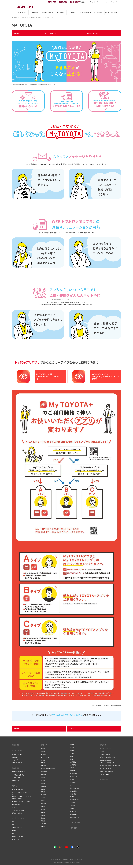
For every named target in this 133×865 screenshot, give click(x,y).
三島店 (43, 806)
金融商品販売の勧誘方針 (106, 760)
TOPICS (14, 786)
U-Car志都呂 (73, 773)
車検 (13, 821)
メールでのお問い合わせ (110, 2)
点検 (13, 824)
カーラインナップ (18, 750)
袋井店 (72, 797)
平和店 (43, 751)
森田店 (72, 744)
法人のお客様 (75, 822)
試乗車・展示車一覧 (17, 763)
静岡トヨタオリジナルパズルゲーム (21, 801)
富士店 (43, 789)
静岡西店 (43, 754)
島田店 (43, 777)
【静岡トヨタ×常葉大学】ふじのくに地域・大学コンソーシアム (22, 797)
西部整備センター (75, 814)
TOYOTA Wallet (16, 804)
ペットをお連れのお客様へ (107, 771)
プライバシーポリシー (95, 2)
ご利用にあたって (104, 774)
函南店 (43, 809)
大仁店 (43, 812)
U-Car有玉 (73, 811)
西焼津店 (43, 774)
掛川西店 (72, 805)
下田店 (43, 821)
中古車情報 (15, 768)
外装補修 (14, 830)
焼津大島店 (44, 771)
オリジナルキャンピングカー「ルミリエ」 (22, 793)
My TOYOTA (15, 807)
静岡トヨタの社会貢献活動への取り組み (110, 766)
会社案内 (103, 745)
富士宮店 (43, 795)
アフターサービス (18, 818)
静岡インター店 (45, 757)
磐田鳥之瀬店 (73, 791)
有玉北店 (72, 782)
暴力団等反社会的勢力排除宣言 (108, 757)
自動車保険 (15, 757)
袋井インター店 (74, 799)
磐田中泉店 (73, 794)
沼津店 (43, 797)
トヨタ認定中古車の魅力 (18, 775)
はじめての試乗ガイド (17, 789)
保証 (13, 833)
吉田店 (43, 780)
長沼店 (43, 748)
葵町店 (72, 750)
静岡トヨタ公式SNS (17, 813)
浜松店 (43, 827)
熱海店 (43, 815)
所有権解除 (104, 779)
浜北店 (72, 785)
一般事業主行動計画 (105, 754)
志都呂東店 (73, 762)
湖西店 (72, 768)
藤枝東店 (43, 766)
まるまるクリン (16, 781)
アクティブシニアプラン (18, 810)
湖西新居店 (73, 770)
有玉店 (72, 779)
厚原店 (43, 792)
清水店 (43, 760)
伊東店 (43, 818)
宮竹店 (72, 753)
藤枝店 (43, 763)
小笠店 (72, 808)
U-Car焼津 (43, 786)
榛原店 (43, 783)
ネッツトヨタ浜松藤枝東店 (48, 768)
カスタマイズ (15, 839)
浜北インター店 (74, 788)
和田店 (72, 756)
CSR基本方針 (103, 751)
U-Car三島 (43, 824)
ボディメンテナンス (17, 827)
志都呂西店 (73, 765)
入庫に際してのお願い (17, 836)
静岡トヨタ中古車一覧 (17, 771)
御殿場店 (43, 803)
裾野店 (43, 800)
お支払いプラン (16, 760)
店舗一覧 (44, 745)
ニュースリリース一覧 (105, 768)
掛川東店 (72, 802)
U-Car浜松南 (73, 776)
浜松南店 (72, 759)
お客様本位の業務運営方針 (107, 763)
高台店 (72, 747)
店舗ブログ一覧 (74, 817)
